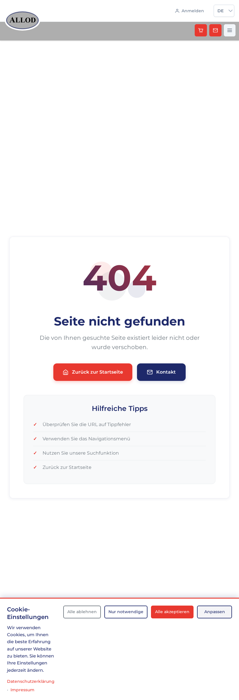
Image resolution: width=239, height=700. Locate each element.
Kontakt (166, 372)
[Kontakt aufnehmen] (215, 30)
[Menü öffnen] (230, 30)
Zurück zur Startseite (97, 372)
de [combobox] (220, 10)
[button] (230, 11)
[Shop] (201, 30)
